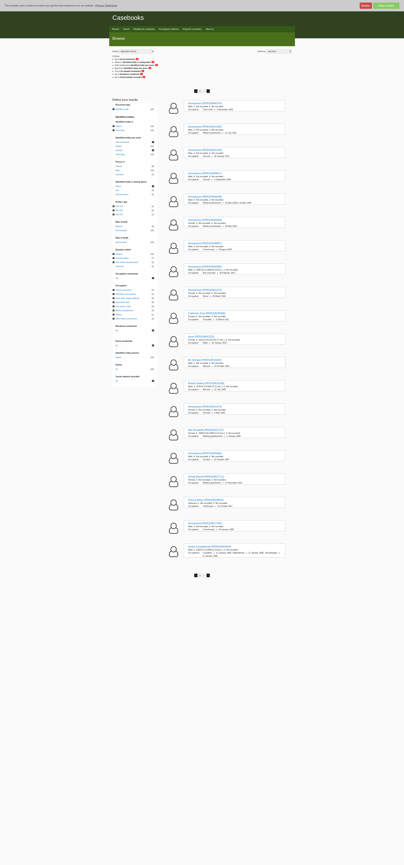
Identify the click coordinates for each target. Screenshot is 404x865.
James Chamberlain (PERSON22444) (209, 546)
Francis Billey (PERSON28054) (206, 500)
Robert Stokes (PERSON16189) (206, 383)
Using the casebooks (192, 29)
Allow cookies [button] (386, 5)
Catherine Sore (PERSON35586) (206, 313)
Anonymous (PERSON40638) (205, 196)
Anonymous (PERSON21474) (205, 406)
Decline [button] (366, 5)
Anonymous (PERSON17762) (205, 523)
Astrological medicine (168, 29)
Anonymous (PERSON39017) (205, 173)
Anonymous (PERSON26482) (205, 453)
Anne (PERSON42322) (201, 336)
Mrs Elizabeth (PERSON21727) (206, 430)
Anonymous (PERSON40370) (205, 103)
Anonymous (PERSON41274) (205, 290)
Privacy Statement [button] (106, 5)
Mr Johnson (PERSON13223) (204, 360)
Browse (115, 29)
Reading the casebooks (144, 29)
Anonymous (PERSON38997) (205, 243)
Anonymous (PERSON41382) (205, 126)
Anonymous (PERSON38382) (205, 220)
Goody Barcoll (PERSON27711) (206, 476)
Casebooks (128, 17)
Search (126, 29)
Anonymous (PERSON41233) (205, 150)
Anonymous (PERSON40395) (205, 266)
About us (210, 29)
